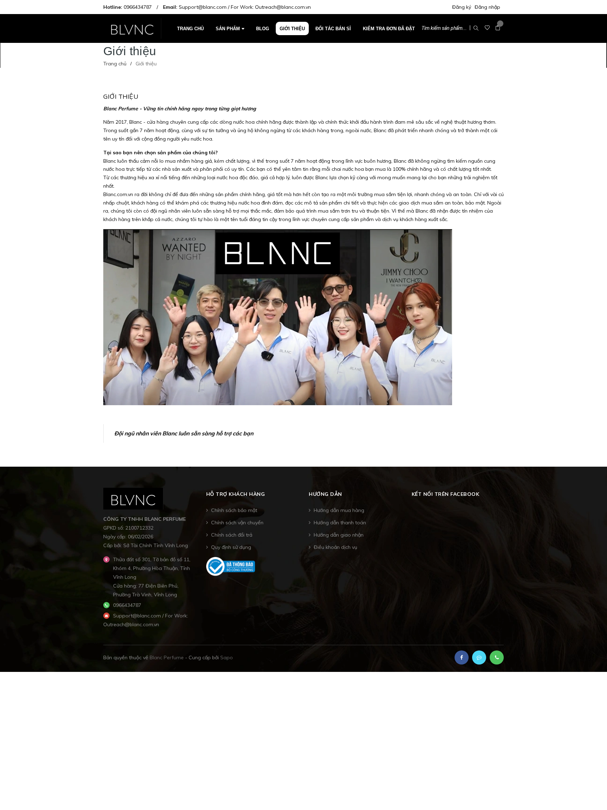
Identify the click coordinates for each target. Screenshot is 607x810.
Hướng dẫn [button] (325, 494)
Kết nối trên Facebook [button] (445, 494)
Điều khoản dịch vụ (335, 547)
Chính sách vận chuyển (237, 522)
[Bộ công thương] (230, 566)
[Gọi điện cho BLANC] (497, 657)
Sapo (226, 657)
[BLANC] (133, 498)
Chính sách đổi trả (231, 535)
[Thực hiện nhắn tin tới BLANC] (479, 657)
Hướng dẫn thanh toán (340, 522)
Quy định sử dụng (231, 547)
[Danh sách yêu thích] (487, 28)
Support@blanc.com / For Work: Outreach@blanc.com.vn (245, 7)
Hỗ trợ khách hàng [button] (235, 494)
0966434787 (138, 7)
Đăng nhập (487, 7)
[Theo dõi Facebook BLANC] (462, 657)
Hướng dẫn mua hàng (339, 510)
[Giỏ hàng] (497, 28)
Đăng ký (461, 7)
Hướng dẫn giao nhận (339, 535)
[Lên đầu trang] (593, 794)
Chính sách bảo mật (234, 510)
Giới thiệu (120, 96)
